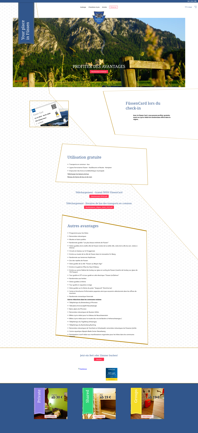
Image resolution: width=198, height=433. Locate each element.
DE (189, 1)
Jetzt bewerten (112, 379)
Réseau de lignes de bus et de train (79, 177)
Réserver (113, 7)
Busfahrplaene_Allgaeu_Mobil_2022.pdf (99, 207)
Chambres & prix (94, 7)
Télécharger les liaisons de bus (78, 174)
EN (192, 1)
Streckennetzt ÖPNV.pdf (99, 196)
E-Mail (189, 7)
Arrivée (104, 7)
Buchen (99, 359)
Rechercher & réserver (99, 72)
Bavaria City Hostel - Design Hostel (111, 376)
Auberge (83, 7)
